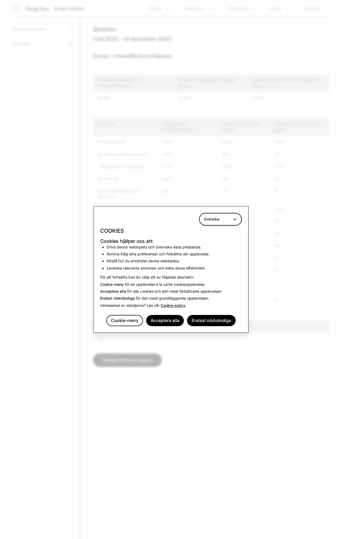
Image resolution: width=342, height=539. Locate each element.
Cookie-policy (173, 305)
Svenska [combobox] (211, 219)
